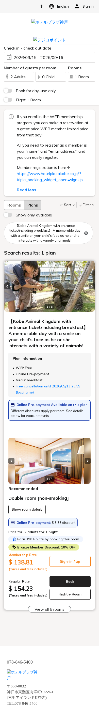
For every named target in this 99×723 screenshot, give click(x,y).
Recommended (23, 488)
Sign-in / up (70, 561)
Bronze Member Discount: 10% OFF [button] (45, 547)
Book (70, 581)
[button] (7, 286)
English (63, 6)
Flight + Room (28, 99)
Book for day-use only (36, 90)
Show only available (34, 214)
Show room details (27, 509)
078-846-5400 (20, 662)
